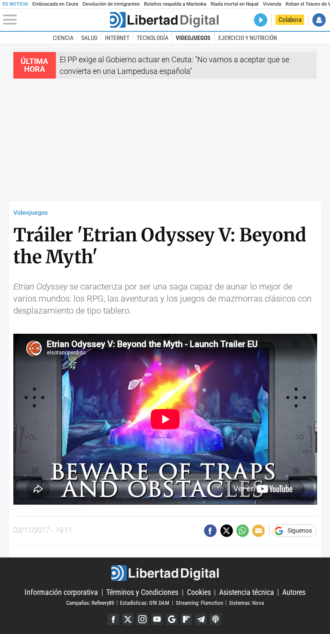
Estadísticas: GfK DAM (144, 602)
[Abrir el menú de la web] (55, 20)
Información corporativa (61, 592)
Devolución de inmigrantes (111, 4)
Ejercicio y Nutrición (247, 37)
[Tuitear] (226, 530)
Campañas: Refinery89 (90, 602)
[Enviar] (242, 530)
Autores (294, 592)
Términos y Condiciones (142, 592)
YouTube (157, 619)
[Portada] (164, 20)
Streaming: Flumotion (199, 602)
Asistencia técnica (246, 592)
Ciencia (63, 37)
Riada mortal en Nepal (234, 4)
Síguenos (299, 531)
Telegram (201, 619)
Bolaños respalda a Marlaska (175, 4)
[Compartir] (210, 530)
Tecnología (152, 37)
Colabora (290, 20)
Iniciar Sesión (319, 20)
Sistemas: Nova (246, 602)
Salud (89, 37)
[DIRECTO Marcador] (260, 20)
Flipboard (186, 619)
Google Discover (171, 619)
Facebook (113, 619)
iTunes (215, 619)
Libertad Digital (165, 573)
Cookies (199, 592)
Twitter (128, 619)
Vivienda (272, 4)
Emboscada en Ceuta (55, 4)
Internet (117, 37)
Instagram (142, 619)
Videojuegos (193, 37)
